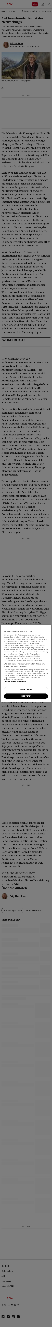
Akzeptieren (26, 696)
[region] (26, 663)
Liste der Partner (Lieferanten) (15, 682)
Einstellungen (26, 689)
